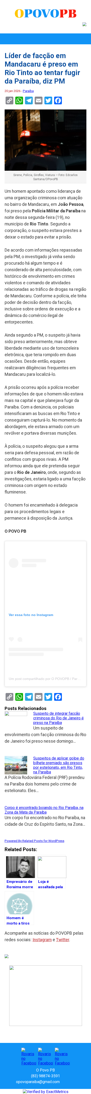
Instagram (42, 939)
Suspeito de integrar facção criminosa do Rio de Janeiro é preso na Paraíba (58, 718)
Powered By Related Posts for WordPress (34, 841)
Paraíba (28, 91)
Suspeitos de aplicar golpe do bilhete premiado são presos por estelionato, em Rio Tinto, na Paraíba (58, 765)
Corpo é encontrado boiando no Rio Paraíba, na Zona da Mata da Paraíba (44, 810)
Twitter (62, 939)
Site (71, 1081)
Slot (64, 1081)
